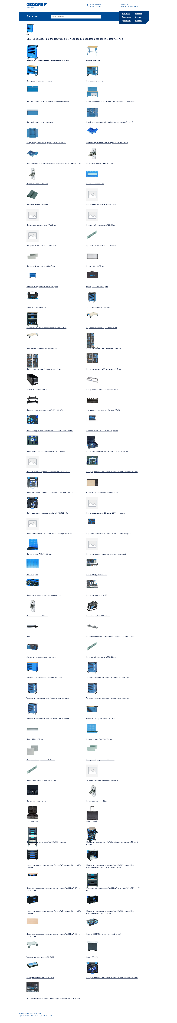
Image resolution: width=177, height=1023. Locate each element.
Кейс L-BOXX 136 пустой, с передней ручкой (103, 934)
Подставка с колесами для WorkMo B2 (101, 328)
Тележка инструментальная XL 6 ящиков (102, 780)
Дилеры (138, 17)
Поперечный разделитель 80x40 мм (40, 266)
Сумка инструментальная (36, 307)
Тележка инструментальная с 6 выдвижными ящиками (107, 677)
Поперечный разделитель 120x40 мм (41, 245)
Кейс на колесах (92, 821)
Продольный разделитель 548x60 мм (41, 780)
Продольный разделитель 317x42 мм (101, 245)
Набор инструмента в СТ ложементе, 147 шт (103, 369)
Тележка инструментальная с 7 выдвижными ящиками (47, 698)
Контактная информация (129, 6)
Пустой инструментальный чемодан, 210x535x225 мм (107, 142)
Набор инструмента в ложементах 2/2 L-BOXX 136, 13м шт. (49, 430)
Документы (126, 20)
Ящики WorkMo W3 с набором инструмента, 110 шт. (46, 328)
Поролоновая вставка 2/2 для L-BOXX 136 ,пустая (105, 513)
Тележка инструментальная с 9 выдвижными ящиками (47, 718)
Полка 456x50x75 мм (34, 739)
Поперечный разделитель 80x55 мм (100, 760)
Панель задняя (32, 574)
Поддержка (126, 17)
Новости (138, 20)
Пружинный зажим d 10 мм (37, 616)
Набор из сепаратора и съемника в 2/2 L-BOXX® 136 (47, 451)
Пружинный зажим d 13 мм (37, 184)
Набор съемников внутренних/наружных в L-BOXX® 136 (48, 472)
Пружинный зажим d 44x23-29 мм (99, 163)
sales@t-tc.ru (125, 4)
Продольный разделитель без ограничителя (43, 595)
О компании (126, 14)
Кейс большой (32, 821)
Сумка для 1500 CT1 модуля (97, 286)
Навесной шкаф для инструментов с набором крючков (47, 101)
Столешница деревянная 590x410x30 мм (102, 718)
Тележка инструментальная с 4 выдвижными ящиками (47, 60)
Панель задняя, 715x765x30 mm (39, 554)
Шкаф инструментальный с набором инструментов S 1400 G (109, 122)
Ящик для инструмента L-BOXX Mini (40, 977)
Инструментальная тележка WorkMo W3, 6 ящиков (46, 842)
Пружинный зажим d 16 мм (97, 801)
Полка (28, 636)
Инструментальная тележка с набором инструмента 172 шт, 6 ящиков (53, 998)
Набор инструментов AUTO (96, 595)
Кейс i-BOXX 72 (92, 957)
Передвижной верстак (95, 81)
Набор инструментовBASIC (96, 574)
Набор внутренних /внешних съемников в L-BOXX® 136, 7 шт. (50, 492)
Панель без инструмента (36, 801)
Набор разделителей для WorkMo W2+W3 (102, 389)
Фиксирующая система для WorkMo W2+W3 (103, 410)
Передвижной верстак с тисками (39, 81)
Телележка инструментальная (98, 307)
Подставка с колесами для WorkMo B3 (41, 348)
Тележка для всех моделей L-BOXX (40, 957)
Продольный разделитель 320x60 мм (101, 204)
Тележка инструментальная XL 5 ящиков (42, 286)
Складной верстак (93, 60)
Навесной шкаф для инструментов (39, 122)
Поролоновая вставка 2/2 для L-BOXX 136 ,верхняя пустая (49, 533)
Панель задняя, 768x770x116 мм (99, 739)
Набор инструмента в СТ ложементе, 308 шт (103, 348)
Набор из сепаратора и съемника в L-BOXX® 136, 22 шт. (108, 451)
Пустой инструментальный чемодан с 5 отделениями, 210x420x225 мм (53, 163)
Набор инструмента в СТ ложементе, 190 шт (43, 369)
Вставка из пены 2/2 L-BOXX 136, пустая (102, 430)
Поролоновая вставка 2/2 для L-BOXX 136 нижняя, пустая (108, 533)
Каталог (32, 16)
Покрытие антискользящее (37, 204)
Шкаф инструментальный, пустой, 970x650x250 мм (46, 142)
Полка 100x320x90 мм (95, 266)
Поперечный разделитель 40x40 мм (40, 760)
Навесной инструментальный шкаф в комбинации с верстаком (110, 101)
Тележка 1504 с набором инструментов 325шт (44, 677)
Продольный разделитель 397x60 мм (41, 225)
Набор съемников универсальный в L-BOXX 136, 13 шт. (47, 513)
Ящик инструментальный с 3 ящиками (41, 657)
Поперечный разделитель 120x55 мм (100, 225)
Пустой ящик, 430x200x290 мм (98, 616)
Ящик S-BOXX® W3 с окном (37, 389)
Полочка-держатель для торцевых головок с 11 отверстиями (110, 636)
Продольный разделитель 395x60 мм (101, 657)
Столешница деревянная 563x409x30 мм (102, 492)
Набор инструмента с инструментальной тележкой (106, 554)
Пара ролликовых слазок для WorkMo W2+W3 (44, 410)
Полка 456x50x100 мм (95, 184)
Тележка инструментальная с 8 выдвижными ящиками (107, 698)
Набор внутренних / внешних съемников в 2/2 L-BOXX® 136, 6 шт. (112, 472)
